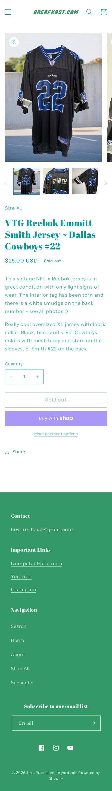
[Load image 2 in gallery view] (56, 181)
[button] (8, 12)
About (18, 654)
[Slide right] (106, 183)
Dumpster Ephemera (36, 564)
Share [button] (19, 451)
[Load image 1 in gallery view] (27, 181)
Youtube (21, 577)
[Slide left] (6, 183)
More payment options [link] (56, 433)
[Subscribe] (93, 723)
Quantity (14, 363)
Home (17, 640)
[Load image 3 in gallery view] (85, 181)
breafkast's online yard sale (52, 772)
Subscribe (22, 682)
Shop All (20, 668)
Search (18, 626)
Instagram (23, 590)
